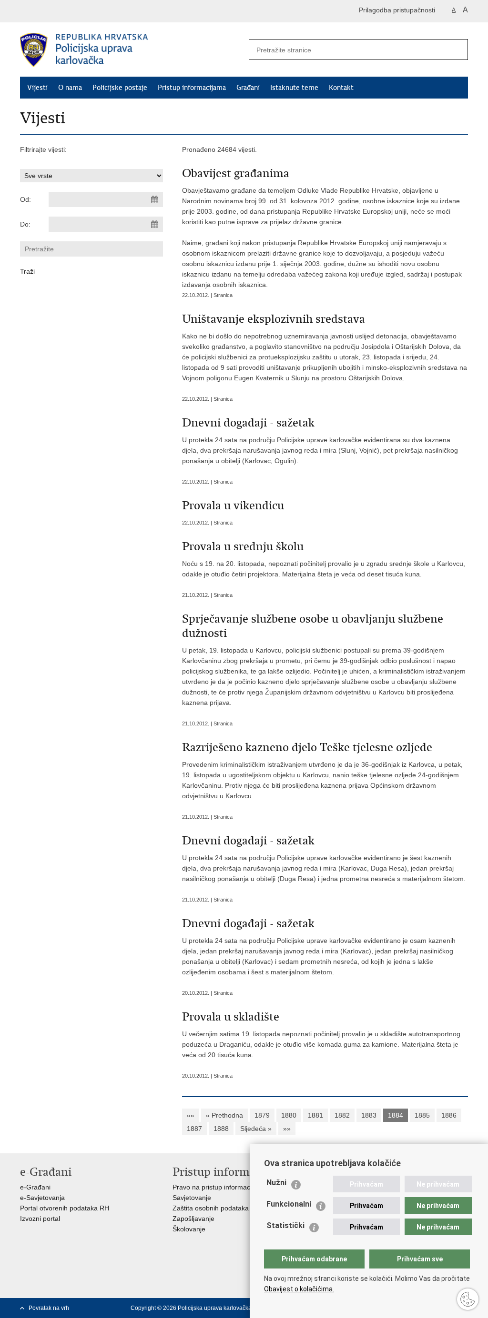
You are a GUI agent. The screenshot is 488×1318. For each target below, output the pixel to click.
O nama (70, 87)
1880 (288, 1115)
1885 (422, 1115)
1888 (221, 1128)
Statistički (285, 1225)
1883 (368, 1115)
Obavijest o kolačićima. (299, 1289)
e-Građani (35, 1187)
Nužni (276, 1182)
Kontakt (341, 87)
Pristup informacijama (192, 87)
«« (190, 1115)
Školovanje (189, 1229)
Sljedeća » (256, 1128)
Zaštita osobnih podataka (211, 1208)
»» (287, 1128)
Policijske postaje (119, 87)
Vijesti (37, 87)
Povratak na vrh (49, 1308)
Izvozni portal (40, 1218)
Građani (248, 87)
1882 (342, 1115)
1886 (449, 1115)
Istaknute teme (294, 87)
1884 (395, 1115)
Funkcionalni (288, 1204)
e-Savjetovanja (42, 1197)
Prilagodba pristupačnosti (397, 10)
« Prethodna (224, 1115)
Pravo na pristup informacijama (219, 1187)
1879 (262, 1115)
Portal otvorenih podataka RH (64, 1208)
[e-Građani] (61, 11)
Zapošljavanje (193, 1218)
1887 (194, 1128)
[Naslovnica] (132, 50)
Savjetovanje (192, 1197)
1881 (315, 1115)
